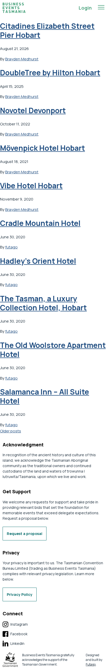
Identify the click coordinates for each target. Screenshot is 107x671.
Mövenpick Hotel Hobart (42, 148)
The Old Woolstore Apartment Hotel (53, 349)
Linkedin (13, 643)
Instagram (15, 624)
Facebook (15, 634)
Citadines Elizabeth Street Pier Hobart (47, 30)
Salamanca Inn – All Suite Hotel (44, 396)
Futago (91, 664)
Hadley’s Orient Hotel (38, 261)
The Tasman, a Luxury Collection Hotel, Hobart (43, 303)
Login (85, 8)
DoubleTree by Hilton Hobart (50, 72)
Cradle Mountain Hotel (40, 223)
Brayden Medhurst (21, 59)
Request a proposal (24, 533)
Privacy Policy (19, 594)
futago (11, 247)
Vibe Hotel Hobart (31, 185)
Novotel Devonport (33, 110)
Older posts (10, 431)
